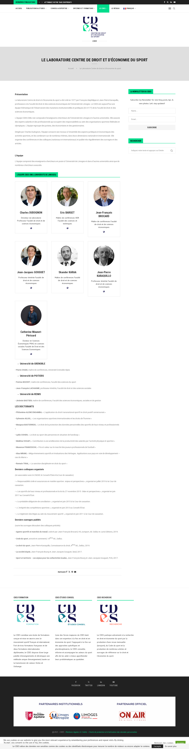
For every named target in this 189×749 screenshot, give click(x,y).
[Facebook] (164, 2)
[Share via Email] (75, 572)
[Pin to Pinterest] (72, 572)
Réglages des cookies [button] (163, 743)
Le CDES (102, 8)
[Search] (174, 8)
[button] (39, 2)
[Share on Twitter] (69, 572)
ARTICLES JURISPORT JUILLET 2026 (57, 3)
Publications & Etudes (35, 8)
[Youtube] (174, 2)
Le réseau (115, 8)
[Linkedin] (171, 2)
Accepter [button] (180, 743)
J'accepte (157, 746)
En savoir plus (171, 746)
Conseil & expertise (59, 8)
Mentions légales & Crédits (76, 732)
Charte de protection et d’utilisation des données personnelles (113, 732)
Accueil (19, 8)
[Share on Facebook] (66, 572)
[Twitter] (168, 2)
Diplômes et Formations (83, 8)
